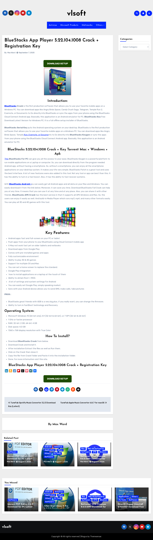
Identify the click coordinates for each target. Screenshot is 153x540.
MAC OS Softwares (96, 449)
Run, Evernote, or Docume (35, 135)
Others (99, 25)
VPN (94, 452)
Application (50, 450)
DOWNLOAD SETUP (57, 63)
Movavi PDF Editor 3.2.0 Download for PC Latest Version (20, 459)
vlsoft (76, 13)
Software (12, 452)
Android (48, 447)
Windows (103, 452)
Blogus (84, 536)
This (6, 159)
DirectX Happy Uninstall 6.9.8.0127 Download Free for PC (131, 507)
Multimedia (87, 25)
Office (60, 450)
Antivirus (53, 25)
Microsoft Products (69, 25)
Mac (83, 449)
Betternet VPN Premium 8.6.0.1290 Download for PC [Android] (92, 459)
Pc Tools (57, 453)
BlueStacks (10, 106)
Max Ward (11, 53)
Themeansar (95, 536)
